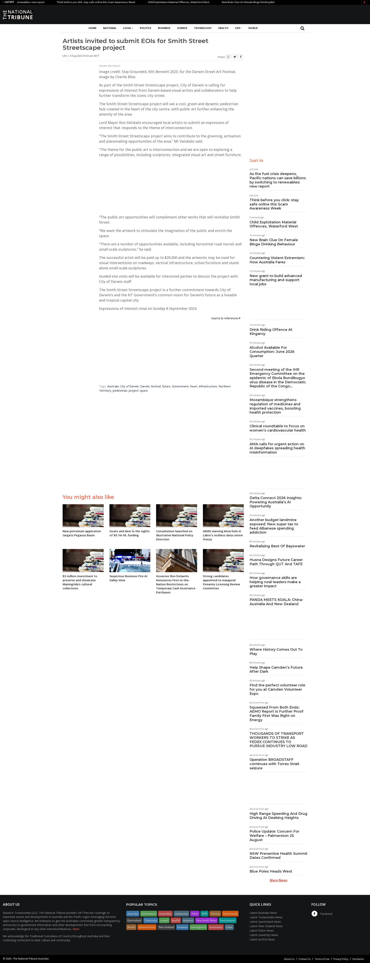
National (109, 28)
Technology (203, 28)
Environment (227, 920)
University (151, 920)
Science (182, 28)
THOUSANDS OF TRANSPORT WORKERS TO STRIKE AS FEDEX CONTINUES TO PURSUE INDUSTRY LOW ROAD (278, 740)
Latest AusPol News (262, 939)
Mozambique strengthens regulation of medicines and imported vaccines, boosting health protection (275, 406)
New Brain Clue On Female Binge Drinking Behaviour (232, 2)
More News (278, 880)
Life (237, 28)
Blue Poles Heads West (271, 871)
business (182, 927)
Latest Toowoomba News (266, 917)
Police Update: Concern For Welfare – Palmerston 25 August (274, 835)
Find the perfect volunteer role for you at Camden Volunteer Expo (277, 689)
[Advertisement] (297, 14)
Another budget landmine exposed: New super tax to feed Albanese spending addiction (274, 526)
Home (92, 28)
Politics (145, 28)
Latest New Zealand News (266, 926)
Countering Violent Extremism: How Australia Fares (277, 260)
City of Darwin (129, 386)
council (164, 920)
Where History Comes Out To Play (276, 651)
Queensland (134, 920)
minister (188, 920)
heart (193, 386)
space (144, 390)
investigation (198, 927)
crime (229, 927)
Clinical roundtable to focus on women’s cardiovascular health (278, 428)
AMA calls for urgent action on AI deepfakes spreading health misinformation (277, 448)
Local (127, 28)
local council (230, 913)
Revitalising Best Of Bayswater (277, 546)
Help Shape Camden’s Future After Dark (276, 669)
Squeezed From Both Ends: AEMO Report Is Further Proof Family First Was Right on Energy (277, 713)
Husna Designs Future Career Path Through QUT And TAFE (276, 562)
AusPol (176, 920)
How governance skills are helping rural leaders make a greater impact (275, 582)
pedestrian (120, 390)
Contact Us (304, 959)
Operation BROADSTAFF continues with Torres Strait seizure (274, 764)
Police (194, 913)
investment (216, 927)
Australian (165, 913)
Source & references (225, 318)
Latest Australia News (263, 913)
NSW (204, 913)
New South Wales (206, 920)
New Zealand (166, 927)
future (166, 386)
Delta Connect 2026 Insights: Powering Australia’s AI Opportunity (276, 502)
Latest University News (264, 935)
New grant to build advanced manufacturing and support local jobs (276, 280)
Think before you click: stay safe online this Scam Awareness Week (76, 2)
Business (164, 28)
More (76, 929)
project (133, 390)
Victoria (215, 913)
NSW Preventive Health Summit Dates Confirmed (278, 855)
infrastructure (208, 386)
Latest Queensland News (265, 921)
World (253, 28)
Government (180, 386)
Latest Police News (262, 930)
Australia (113, 386)
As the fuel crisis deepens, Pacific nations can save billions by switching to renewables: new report (278, 180)
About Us (289, 959)
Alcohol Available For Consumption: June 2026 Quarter (272, 351)
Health (223, 28)
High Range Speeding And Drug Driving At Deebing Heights (278, 816)
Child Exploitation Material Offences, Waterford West (159, 2)
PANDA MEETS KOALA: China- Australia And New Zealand (276, 602)
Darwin (145, 386)
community (181, 913)
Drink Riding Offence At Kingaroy (271, 332)
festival (156, 386)
